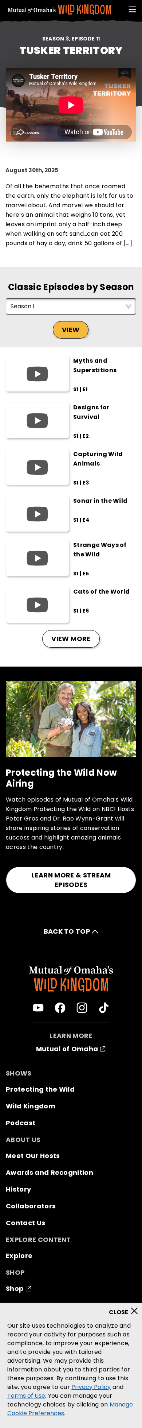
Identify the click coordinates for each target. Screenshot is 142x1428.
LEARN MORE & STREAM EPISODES (71, 880)
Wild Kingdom (30, 1106)
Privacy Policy (91, 1387)
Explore (19, 1255)
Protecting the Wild (40, 1089)
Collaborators (31, 1206)
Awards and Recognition (49, 1172)
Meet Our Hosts (33, 1155)
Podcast (20, 1122)
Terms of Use (26, 1396)
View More (70, 638)
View (70, 329)
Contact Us (25, 1222)
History (18, 1189)
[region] (71, 1365)
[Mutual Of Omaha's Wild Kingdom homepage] (60, 9)
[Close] (125, 1308)
